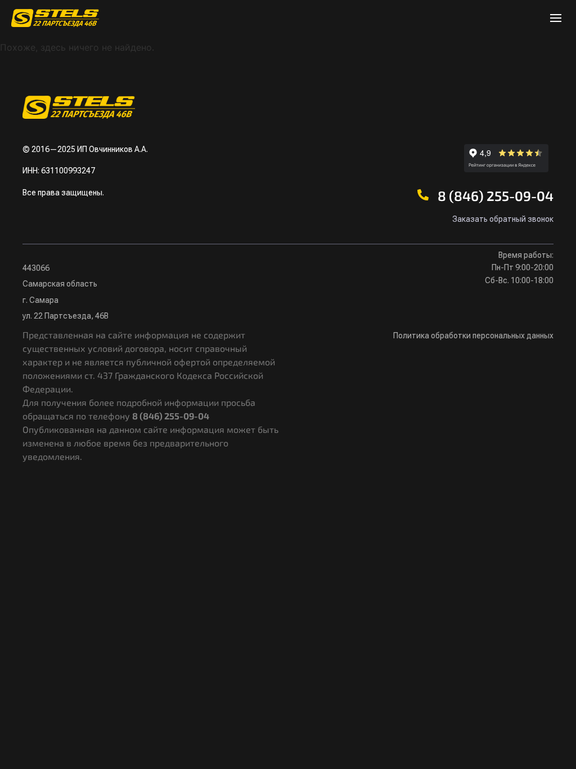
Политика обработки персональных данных (473, 335)
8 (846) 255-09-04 (496, 195)
